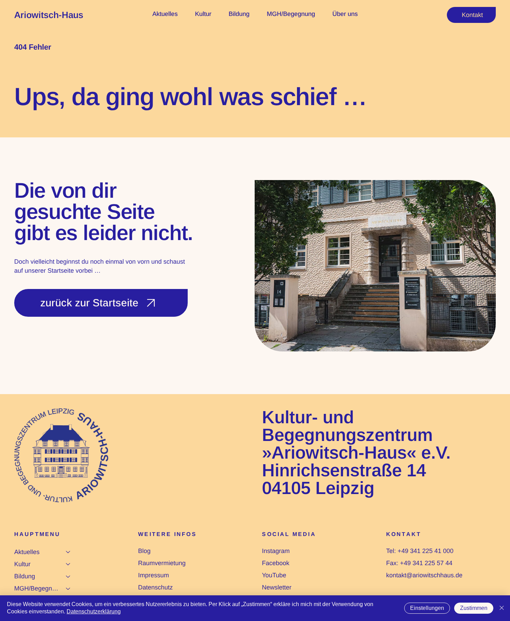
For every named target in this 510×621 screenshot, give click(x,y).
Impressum (153, 575)
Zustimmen (473, 608)
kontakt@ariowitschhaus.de (424, 575)
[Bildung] (68, 576)
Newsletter (276, 587)
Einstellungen (427, 608)
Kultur (22, 564)
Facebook (275, 563)
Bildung (24, 576)
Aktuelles (27, 551)
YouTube (274, 575)
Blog (144, 550)
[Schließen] (502, 608)
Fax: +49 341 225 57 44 (419, 563)
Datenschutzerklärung (94, 611)
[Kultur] (68, 564)
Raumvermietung (162, 563)
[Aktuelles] (68, 552)
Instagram (276, 550)
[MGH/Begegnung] (68, 588)
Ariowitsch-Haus (48, 15)
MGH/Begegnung (37, 588)
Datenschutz (155, 587)
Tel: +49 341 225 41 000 (419, 550)
